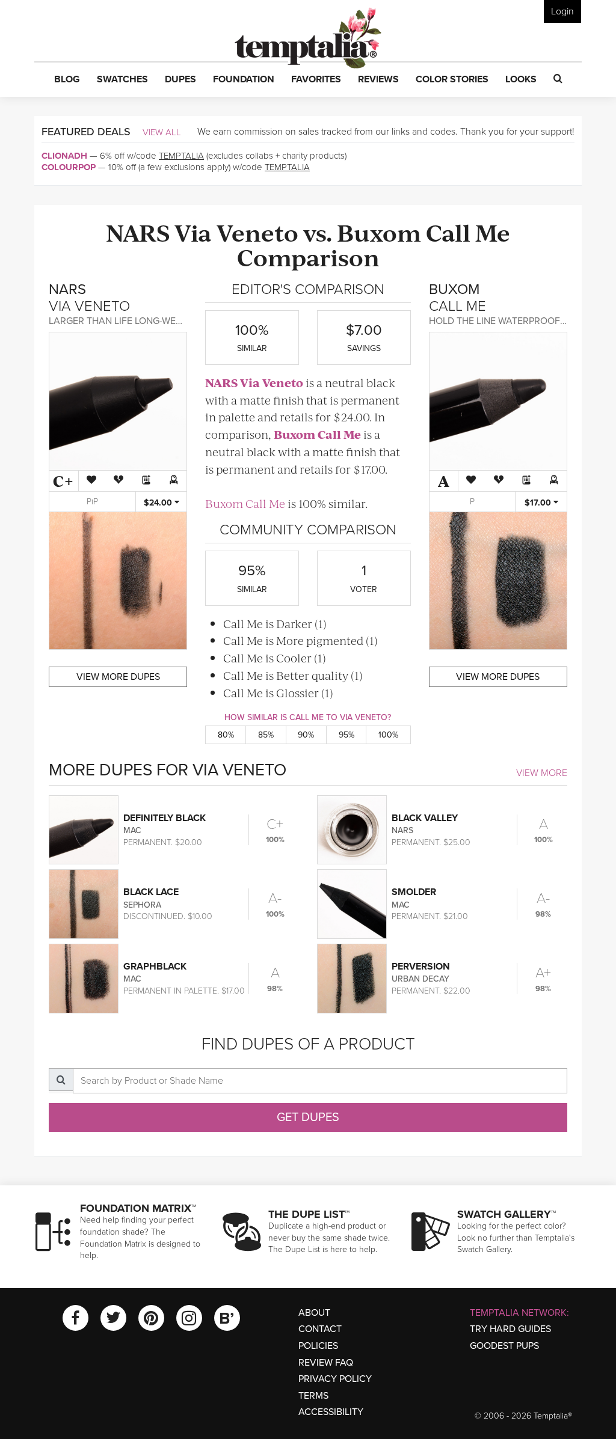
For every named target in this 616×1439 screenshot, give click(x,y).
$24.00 (159, 503)
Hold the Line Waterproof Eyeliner (517, 321)
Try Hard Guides (510, 1329)
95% (346, 735)
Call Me (468, 231)
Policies (318, 1346)
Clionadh (64, 155)
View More (541, 773)
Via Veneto (236, 231)
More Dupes (118, 677)
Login (562, 11)
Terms (313, 1396)
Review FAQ (325, 1363)
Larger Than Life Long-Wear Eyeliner (141, 321)
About (314, 1313)
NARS (138, 231)
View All (162, 132)
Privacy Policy (335, 1379)
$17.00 (539, 503)
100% (388, 735)
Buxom (379, 231)
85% (266, 735)
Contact (320, 1329)
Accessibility (330, 1412)
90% (306, 735)
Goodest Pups (504, 1346)
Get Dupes (308, 1117)
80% (226, 735)
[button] (67, 80)
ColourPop (69, 167)
